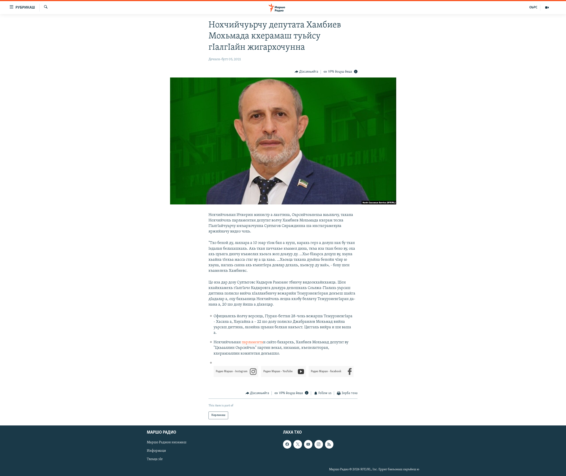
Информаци (156, 451)
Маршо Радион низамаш (166, 442)
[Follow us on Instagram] (318, 444)
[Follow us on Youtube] (308, 444)
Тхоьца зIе (155, 459)
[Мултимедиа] (547, 7)
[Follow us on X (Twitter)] (297, 444)
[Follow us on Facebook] (287, 444)
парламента (252, 342)
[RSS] (329, 444)
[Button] (306, 72)
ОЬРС (533, 7)
